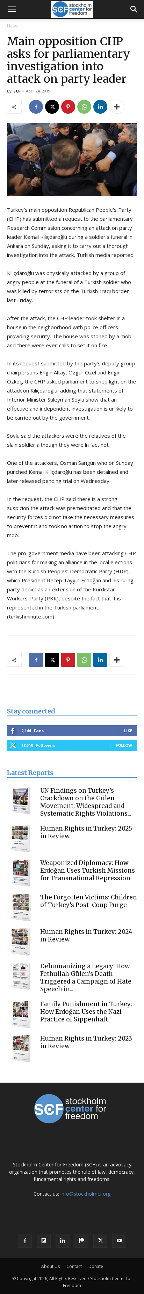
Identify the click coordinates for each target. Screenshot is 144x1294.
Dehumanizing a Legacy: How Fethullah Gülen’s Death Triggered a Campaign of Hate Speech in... (85, 977)
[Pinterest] (68, 107)
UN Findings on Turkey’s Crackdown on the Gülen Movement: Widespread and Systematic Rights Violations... (85, 802)
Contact (74, 1266)
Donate (95, 1266)
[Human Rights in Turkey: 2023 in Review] (21, 1048)
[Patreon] (81, 1241)
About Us (50, 1266)
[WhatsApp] (84, 107)
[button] (12, 9)
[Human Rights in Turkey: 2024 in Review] (21, 942)
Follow (124, 745)
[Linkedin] (100, 107)
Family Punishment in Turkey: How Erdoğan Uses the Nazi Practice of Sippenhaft (86, 1011)
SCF (16, 91)
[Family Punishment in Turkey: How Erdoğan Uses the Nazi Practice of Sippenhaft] (21, 1014)
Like (128, 730)
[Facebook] (36, 107)
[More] (116, 107)
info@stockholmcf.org (85, 1193)
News (12, 26)
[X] (52, 107)
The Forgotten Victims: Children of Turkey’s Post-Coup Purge (88, 901)
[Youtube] (119, 1241)
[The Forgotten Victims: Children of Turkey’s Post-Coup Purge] (21, 907)
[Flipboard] (44, 1241)
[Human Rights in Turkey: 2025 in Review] (21, 838)
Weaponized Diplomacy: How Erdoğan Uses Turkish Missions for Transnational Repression (87, 870)
